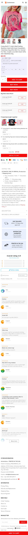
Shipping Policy (5, 491)
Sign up (23, 522)
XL (12, 69)
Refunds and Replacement (8, 488)
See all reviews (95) (14, 258)
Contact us (4, 506)
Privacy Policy (4, 486)
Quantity (3, 76)
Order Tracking (5, 501)
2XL (16, 69)
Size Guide (3, 508)
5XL (3, 72)
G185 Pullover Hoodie (16, 60)
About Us (3, 503)
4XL (23, 69)
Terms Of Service (5, 511)
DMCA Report (10, 528)
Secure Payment (5, 493)
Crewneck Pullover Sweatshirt (10, 63)
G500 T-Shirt (8, 58)
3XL (19, 69)
